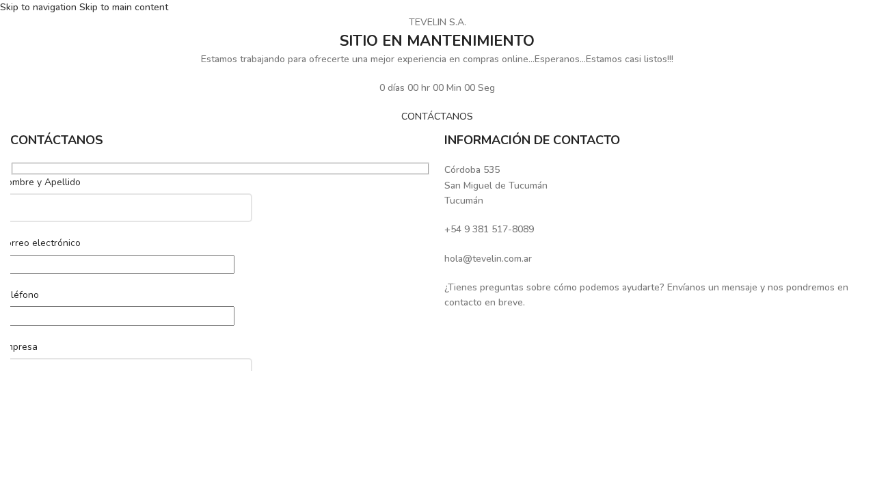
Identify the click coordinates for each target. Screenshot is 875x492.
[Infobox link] (654, 185)
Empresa (19, 346)
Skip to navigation (39, 7)
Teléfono (19, 294)
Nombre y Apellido (40, 182)
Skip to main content (123, 7)
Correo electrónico (40, 242)
